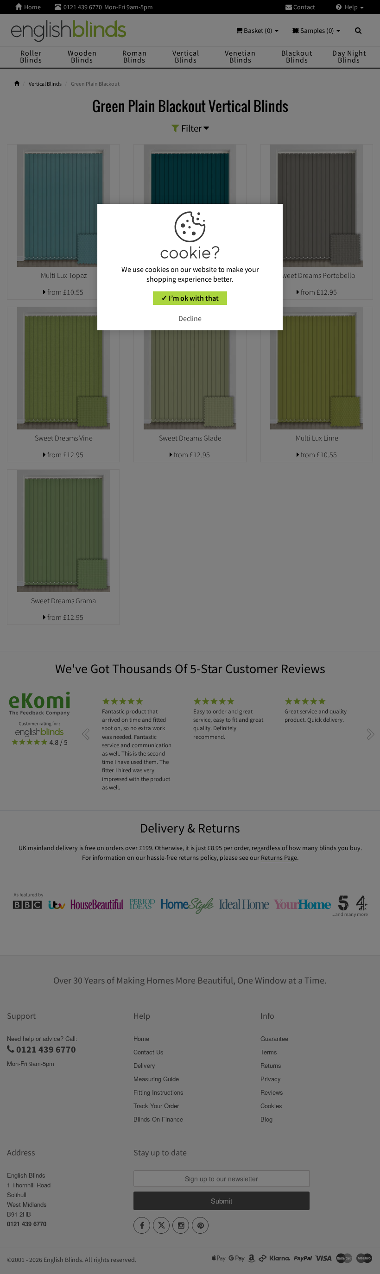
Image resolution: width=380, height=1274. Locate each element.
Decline (190, 318)
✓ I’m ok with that (190, 298)
